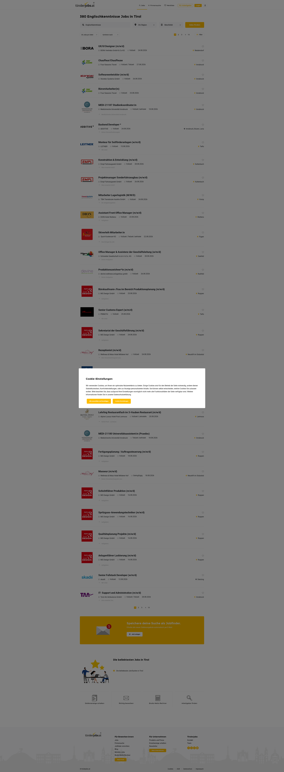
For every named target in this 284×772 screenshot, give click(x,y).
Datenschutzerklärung (122, 395)
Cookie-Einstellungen (121, 401)
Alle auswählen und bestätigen (98, 401)
